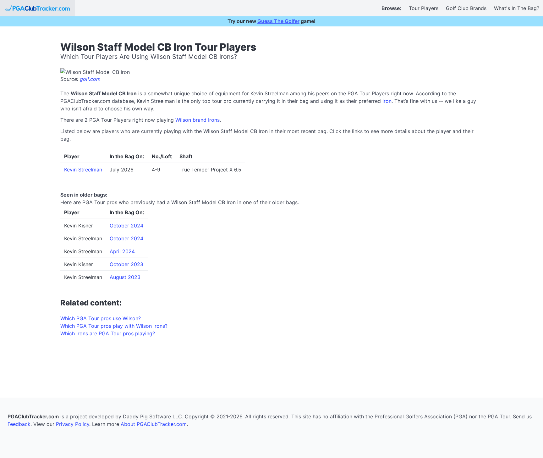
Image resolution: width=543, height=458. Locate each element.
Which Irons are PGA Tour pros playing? (107, 333)
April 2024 (122, 251)
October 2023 (126, 264)
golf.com (90, 79)
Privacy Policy (72, 424)
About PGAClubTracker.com (154, 424)
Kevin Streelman (83, 169)
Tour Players (423, 8)
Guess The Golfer (278, 21)
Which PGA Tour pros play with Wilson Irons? (113, 326)
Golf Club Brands (466, 8)
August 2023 (125, 277)
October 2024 (126, 225)
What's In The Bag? (516, 8)
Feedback (19, 424)
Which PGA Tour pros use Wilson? (100, 318)
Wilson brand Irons (197, 120)
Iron (387, 101)
